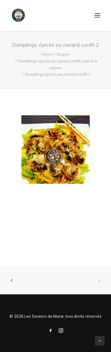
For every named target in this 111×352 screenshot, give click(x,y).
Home (46, 54)
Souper (63, 54)
